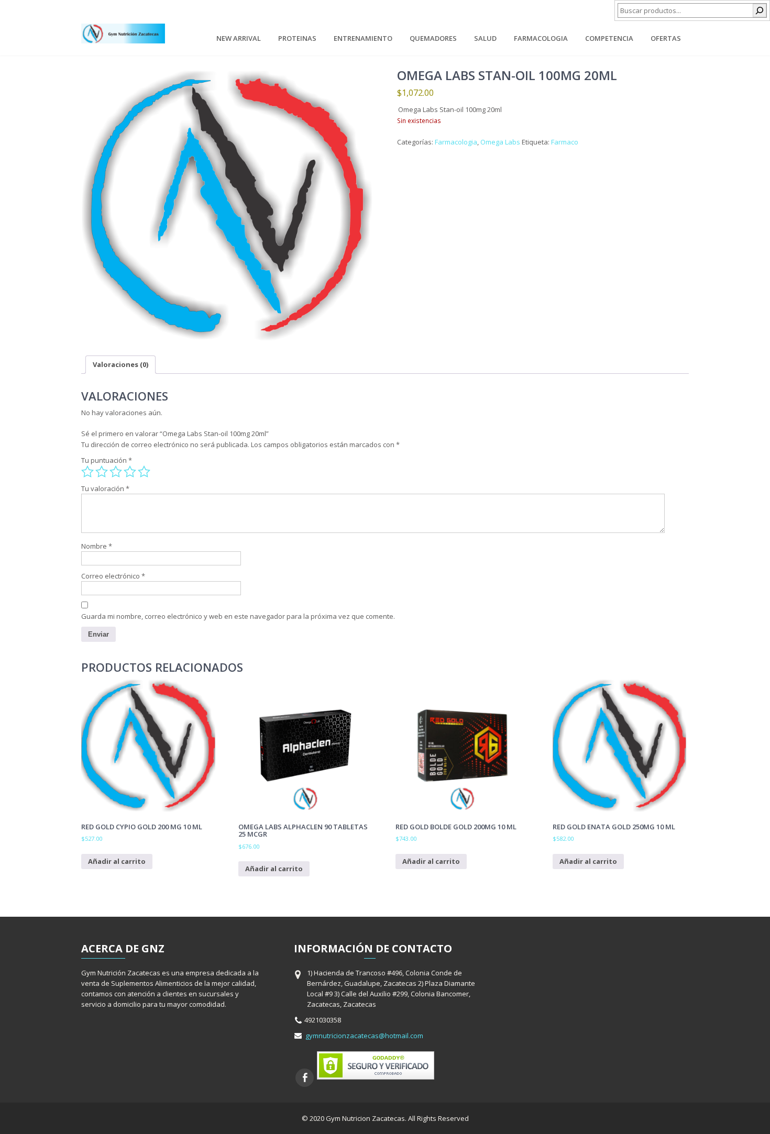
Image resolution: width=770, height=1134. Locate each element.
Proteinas (297, 38)
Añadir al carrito (117, 861)
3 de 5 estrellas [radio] (115, 471)
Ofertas (666, 38)
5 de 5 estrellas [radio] (144, 471)
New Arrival (238, 38)
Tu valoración (105, 488)
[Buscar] (759, 10)
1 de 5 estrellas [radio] (87, 471)
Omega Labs (500, 142)
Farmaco (564, 142)
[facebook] (304, 1078)
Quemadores (433, 38)
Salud (485, 38)
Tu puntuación (106, 460)
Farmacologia (541, 38)
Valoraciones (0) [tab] (120, 364)
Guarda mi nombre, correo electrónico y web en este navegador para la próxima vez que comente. (238, 616)
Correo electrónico (113, 576)
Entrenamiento (363, 38)
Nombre (96, 546)
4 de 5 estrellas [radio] (130, 471)
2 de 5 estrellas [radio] (101, 471)
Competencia (609, 38)
